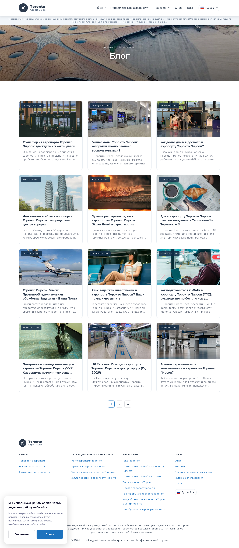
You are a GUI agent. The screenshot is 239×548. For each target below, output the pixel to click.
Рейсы (99, 7)
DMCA (178, 483)
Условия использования (189, 477)
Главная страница (114, 47)
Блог (190, 7)
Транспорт (161, 7)
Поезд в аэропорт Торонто (139, 487)
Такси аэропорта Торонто (138, 482)
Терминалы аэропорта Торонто (89, 466)
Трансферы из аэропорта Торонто (143, 493)
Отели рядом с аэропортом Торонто (93, 472)
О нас (178, 7)
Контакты (180, 466)
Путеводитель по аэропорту (128, 7)
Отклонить (22, 534)
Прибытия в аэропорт (32, 460)
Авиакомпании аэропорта (34, 472)
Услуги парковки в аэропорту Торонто (93, 477)
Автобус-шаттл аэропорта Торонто (144, 509)
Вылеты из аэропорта (32, 466)
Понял (50, 534)
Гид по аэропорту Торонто (86, 460)
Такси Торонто (131, 460)
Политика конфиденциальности (193, 472)
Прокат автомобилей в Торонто (142, 476)
